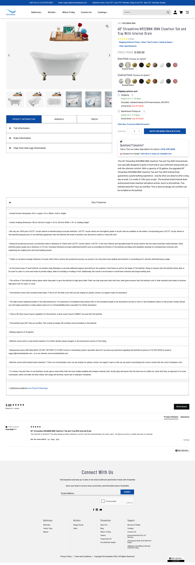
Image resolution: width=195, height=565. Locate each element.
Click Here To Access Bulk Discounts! (133, 124)
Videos (103, 535)
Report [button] (53, 439)
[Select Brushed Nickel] (127, 65)
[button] (109, 55)
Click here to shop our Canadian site (156, 154)
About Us (103, 525)
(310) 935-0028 (46, 3)
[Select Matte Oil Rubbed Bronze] (155, 65)
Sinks (75, 528)
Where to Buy (105, 532)
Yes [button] (48, 439)
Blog (102, 528)
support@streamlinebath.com (75, 3)
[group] (17, 405)
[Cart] (181, 12)
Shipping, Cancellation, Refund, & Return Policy (139, 547)
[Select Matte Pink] (175, 65)
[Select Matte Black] (141, 65)
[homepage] (10, 12)
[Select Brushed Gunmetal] (168, 65)
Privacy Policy (66, 556)
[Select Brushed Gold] (134, 65)
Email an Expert (166, 42)
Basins (45, 532)
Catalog (130, 528)
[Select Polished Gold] (148, 65)
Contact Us (86, 12)
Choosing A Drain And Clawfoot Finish (139, 542)
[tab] (171, 417)
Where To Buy (68, 12)
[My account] (175, 12)
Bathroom (36, 12)
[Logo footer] (176, 559)
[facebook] (93, 509)
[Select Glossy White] (161, 65)
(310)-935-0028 (167, 149)
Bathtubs (46, 525)
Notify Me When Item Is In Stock (165, 131)
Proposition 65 (105, 539)
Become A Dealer (134, 525)
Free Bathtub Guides (108, 542)
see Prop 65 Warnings (38, 388)
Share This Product (149, 42)
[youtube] (101, 509)
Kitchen (51, 12)
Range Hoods (78, 525)
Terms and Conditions (83, 556)
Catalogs (102, 12)
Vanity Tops (47, 528)
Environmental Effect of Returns (137, 536)
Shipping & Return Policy (129, 42)
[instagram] (97, 509)
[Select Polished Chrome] (121, 65)
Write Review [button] (181, 407)
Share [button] (57, 439)
